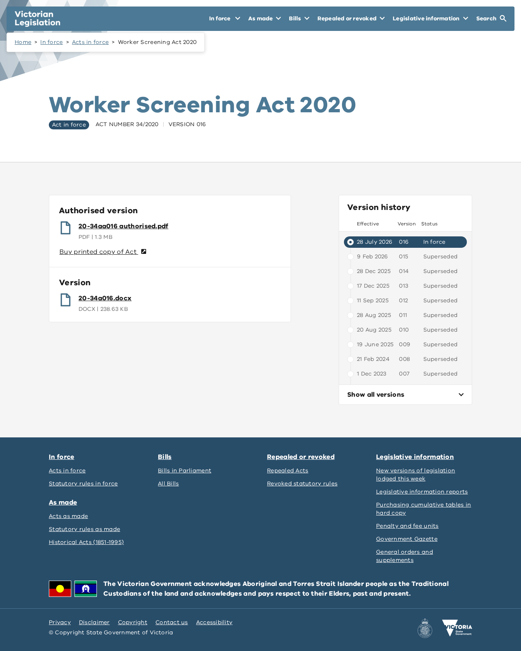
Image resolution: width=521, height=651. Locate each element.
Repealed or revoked (301, 457)
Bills (165, 457)
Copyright (132, 622)
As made (63, 502)
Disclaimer (94, 622)
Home (23, 42)
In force (51, 42)
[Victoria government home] (457, 628)
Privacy (60, 622)
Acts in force (90, 42)
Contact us (171, 622)
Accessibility (214, 622)
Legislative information (415, 457)
